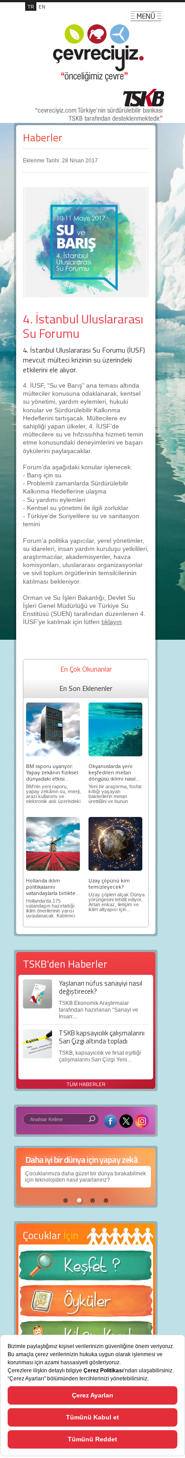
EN (42, 6)
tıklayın (111, 621)
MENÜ (146, 16)
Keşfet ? (85, 1268)
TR (30, 6)
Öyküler (85, 1304)
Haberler (42, 137)
